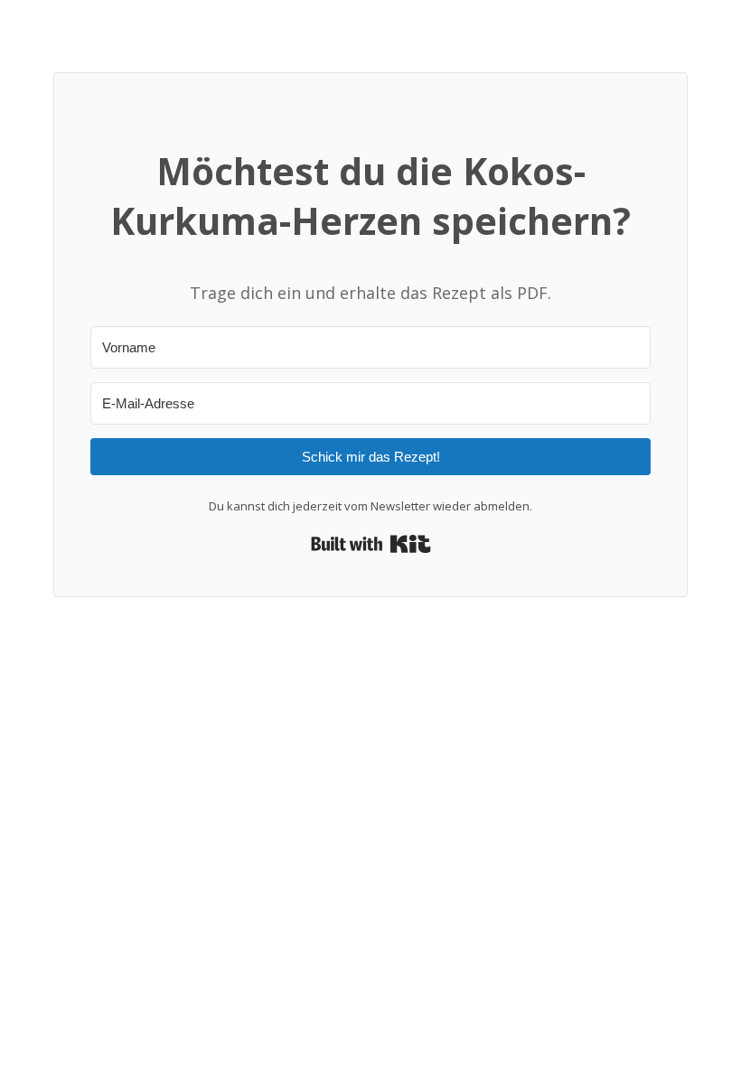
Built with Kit (371, 544)
